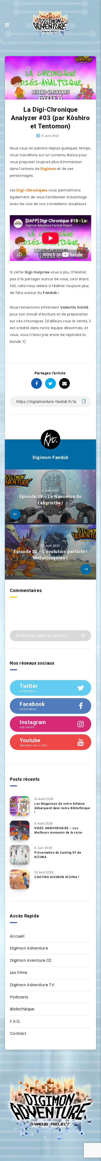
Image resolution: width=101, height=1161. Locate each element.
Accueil (17, 936)
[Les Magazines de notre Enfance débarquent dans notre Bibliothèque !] (19, 806)
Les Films (18, 972)
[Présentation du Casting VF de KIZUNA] (19, 855)
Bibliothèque (22, 1009)
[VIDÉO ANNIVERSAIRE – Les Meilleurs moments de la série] (19, 830)
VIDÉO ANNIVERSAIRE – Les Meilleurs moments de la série (58, 830)
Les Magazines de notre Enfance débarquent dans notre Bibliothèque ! (62, 808)
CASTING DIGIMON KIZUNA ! (56, 877)
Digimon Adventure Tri (32, 985)
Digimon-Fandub (50, 457)
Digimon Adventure (29, 948)
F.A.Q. (15, 1021)
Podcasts (19, 997)
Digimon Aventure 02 (30, 960)
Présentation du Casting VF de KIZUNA (57, 855)
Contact (18, 1033)
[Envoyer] (84, 635)
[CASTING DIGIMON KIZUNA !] (19, 879)
